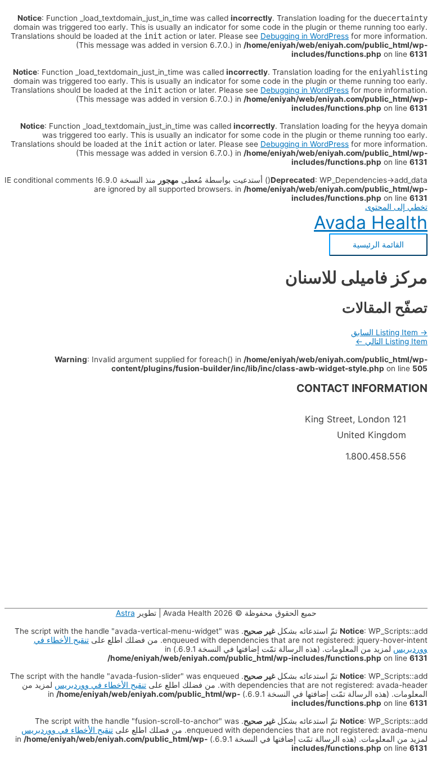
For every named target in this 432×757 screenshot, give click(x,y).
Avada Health (371, 222)
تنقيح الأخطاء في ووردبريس (100, 685)
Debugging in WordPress (304, 35)
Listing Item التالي (392, 341)
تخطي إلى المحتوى (396, 206)
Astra (125, 613)
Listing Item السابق (389, 332)
